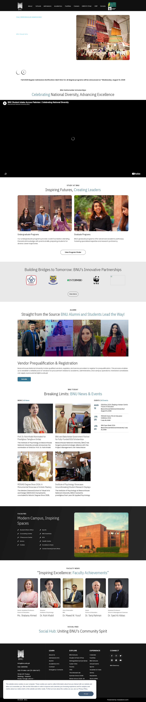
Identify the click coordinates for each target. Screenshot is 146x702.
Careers (76, 6)
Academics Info (54, 664)
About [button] (30, 6)
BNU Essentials (46, 534)
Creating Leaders (87, 189)
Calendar (93, 655)
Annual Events (94, 664)
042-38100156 (23, 667)
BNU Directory (114, 665)
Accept (86, 694)
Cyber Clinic (73, 664)
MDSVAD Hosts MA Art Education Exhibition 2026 (111, 417)
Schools (38, 6)
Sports (44, 530)
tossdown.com (122, 700)
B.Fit (43, 537)
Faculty (71, 667)
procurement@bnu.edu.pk (37, 373)
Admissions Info (54, 658)
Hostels (22, 545)
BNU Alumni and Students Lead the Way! (93, 314)
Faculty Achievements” (91, 572)
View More (73, 294)
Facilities (92, 658)
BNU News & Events (86, 393)
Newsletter (93, 676)
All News (26, 400)
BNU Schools (73, 655)
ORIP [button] (96, 6)
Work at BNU (94, 679)
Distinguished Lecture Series (78, 661)
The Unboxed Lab (74, 673)
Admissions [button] (47, 6)
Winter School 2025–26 (77, 679)
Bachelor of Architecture (25, 34)
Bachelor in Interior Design (26, 37)
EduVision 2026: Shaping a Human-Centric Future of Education (114, 406)
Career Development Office (51, 549)
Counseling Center (26, 534)
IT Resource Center (26, 537)
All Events (104, 400)
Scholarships (37, 43)
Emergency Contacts (56, 670)
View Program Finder (73, 252)
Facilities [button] (68, 6)
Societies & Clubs (47, 545)
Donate (103, 6)
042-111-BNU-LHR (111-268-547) (29, 670)
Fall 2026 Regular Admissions (29, 17)
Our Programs (23, 43)
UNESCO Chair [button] (86, 6)
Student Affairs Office (26, 530)
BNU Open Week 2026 (108, 425)
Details (24, 379)
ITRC (70, 670)
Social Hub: (48, 631)
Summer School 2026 (76, 676)
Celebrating (41, 94)
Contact (52, 667)
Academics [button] (58, 6)
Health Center (46, 541)
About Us (52, 655)
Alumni (51, 661)
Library (22, 541)
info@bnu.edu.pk (24, 663)
